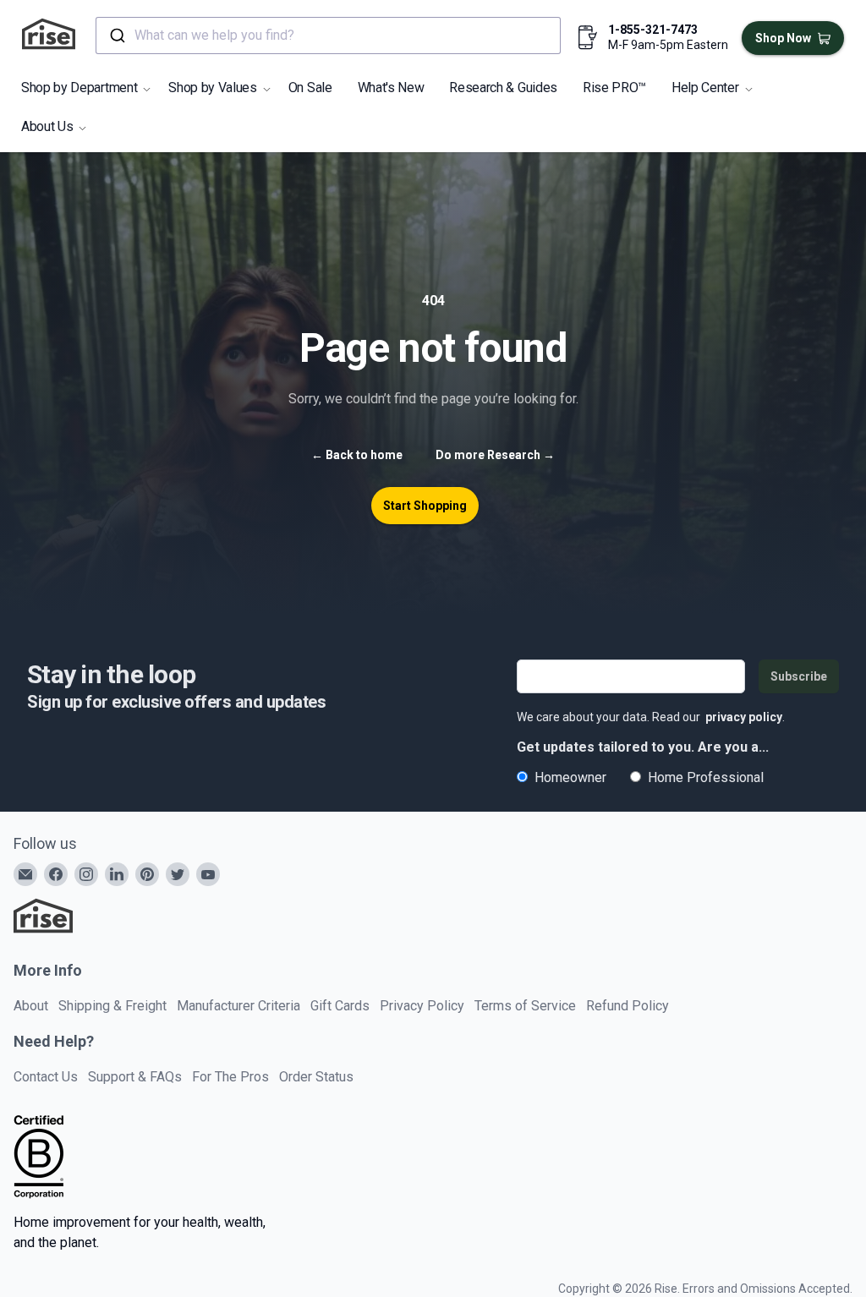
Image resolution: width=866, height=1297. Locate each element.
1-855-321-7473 (653, 29)
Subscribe (798, 676)
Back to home (357, 455)
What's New (391, 87)
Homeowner (570, 777)
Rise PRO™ (614, 87)
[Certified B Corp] (39, 1156)
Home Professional (706, 777)
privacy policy (743, 717)
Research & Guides (503, 87)
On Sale (310, 87)
